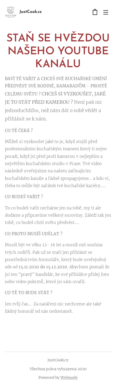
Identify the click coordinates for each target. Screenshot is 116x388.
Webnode (69, 377)
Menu (105, 12)
